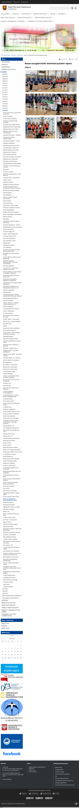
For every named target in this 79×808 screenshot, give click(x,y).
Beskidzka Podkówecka (9, 143)
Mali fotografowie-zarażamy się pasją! (11, 475)
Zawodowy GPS (7, 385)
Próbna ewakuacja (7, 116)
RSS (56, 776)
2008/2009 (5, 79)
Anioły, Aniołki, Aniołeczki (9, 330)
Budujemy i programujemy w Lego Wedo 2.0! (11, 174)
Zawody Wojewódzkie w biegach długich (11, 493)
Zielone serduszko (7, 216)
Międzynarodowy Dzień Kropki (10, 129)
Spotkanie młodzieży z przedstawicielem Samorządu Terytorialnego (10, 262)
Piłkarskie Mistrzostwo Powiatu (11, 150)
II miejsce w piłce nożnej (9, 517)
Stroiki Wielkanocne (8, 456)
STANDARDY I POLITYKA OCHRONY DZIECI (39, 21)
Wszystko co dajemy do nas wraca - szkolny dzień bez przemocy (12, 554)
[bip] (12, 681)
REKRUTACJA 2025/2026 (8, 17)
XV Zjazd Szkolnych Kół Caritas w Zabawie (11, 548)
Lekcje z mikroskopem (8, 311)
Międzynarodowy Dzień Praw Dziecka (12, 227)
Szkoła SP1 (15, 14)
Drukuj (72, 59)
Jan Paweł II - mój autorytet (10, 519)
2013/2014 (5, 90)
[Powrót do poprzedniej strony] (76, 59)
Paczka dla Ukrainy (7, 399)
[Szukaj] (72, 8)
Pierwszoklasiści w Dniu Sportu (11, 557)
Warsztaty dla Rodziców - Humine (11, 225)
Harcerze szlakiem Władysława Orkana (11, 563)
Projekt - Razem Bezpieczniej (10, 234)
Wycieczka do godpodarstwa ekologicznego (10, 559)
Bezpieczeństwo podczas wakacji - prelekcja (12, 572)
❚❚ (3, 50)
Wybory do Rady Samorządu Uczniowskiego (10, 132)
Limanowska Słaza (7, 203)
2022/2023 (5, 110)
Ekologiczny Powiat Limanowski (11, 184)
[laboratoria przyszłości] (12, 748)
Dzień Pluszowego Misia (9, 238)
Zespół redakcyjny (7, 779)
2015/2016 (5, 94)
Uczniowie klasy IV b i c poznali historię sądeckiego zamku (10, 395)
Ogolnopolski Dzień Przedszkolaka (11, 127)
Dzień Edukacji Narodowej (9, 154)
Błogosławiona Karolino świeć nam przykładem (12, 472)
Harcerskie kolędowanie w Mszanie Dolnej (12, 341)
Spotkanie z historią (8, 182)
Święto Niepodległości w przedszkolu (12, 214)
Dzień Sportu (6, 584)
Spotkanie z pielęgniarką (9, 409)
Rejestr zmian (5, 628)
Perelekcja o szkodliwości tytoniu (11, 207)
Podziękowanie (7, 292)
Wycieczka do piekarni (8, 265)
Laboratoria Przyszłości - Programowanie (9, 138)
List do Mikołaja (7, 247)
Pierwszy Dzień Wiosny (9, 434)
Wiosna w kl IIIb (7, 445)
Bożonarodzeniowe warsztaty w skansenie (11, 316)
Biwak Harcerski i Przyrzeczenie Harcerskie (11, 388)
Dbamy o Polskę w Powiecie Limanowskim (10, 197)
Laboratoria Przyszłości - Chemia (11, 141)
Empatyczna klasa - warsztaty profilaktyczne (10, 351)
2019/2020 (5, 103)
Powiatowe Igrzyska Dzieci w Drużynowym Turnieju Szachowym (11, 187)
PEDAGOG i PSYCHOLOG (40, 14)
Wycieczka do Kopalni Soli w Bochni (12, 157)
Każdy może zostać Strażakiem (11, 418)
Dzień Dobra (6, 488)
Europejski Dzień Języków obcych (11, 124)
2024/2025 (5, 591)
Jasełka (5, 326)
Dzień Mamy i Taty (8, 545)
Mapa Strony (5, 623)
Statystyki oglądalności (61, 782)
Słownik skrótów (59, 769)
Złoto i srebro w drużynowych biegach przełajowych (10, 483)
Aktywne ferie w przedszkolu (10, 367)
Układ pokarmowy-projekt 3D (10, 298)
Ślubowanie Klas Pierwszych (10, 161)
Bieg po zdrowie (7, 522)
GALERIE (52, 14)
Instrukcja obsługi (59, 772)
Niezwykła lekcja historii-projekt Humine (11, 254)
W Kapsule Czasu (7, 407)
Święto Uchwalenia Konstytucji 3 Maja (11, 514)
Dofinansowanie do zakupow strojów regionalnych (12, 283)
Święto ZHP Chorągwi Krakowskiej (11, 449)
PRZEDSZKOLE (26, 14)
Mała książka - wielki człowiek (10, 205)
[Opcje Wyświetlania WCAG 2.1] (75, 8)
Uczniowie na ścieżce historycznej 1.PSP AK (11, 166)
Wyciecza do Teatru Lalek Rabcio (11, 328)
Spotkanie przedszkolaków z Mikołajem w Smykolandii (10, 279)
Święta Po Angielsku (8, 306)
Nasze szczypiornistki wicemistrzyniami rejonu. (10, 499)
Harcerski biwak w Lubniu (9, 240)
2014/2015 (5, 92)
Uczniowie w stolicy (8, 582)
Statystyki (4, 626)
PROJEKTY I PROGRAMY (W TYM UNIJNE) (12, 21)
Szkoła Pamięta (7, 201)
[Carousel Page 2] (16, 50)
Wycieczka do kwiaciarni (9, 440)
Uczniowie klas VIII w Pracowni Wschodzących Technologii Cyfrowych (10, 422)
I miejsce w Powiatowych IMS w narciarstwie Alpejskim (11, 376)
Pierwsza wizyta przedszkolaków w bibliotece (12, 479)
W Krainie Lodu (7, 383)
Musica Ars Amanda (8, 300)
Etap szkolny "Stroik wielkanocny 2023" (11, 430)
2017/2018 (5, 99)
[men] (12, 732)
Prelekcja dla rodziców (8, 245)
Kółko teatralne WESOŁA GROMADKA (11, 595)
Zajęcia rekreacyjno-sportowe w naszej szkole (11, 276)
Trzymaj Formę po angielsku (10, 539)
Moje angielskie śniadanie (9, 537)
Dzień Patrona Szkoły (8, 401)
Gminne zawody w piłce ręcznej (11, 496)
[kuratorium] (12, 720)
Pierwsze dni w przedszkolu (10, 118)
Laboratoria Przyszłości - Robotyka (12, 135)
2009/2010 (5, 81)
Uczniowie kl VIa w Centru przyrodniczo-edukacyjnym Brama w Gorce (12, 568)
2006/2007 (5, 74)
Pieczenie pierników (8, 313)
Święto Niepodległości (8, 210)
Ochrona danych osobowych (62, 774)
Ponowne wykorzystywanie (62, 778)
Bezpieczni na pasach (8, 502)
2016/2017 (5, 97)
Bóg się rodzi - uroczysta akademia (12, 321)
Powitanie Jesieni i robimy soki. (10, 147)
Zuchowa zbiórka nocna (9, 575)
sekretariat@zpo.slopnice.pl (13, 773)
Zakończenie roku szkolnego (10, 580)
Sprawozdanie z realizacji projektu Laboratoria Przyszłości (11, 333)
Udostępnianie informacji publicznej (64, 780)
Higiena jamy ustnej (8, 526)
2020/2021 (5, 106)
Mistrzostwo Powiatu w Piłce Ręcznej (12, 452)
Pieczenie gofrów (7, 192)
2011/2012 (5, 85)
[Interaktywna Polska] (76, 804)
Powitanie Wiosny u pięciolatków (11, 438)
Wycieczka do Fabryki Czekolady (11, 458)
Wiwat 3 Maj (6, 511)
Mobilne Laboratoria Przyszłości (11, 212)
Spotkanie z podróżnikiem (9, 534)
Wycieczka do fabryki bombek (10, 338)
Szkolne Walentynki (8, 373)
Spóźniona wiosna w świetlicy (10, 447)
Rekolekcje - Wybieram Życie (10, 348)
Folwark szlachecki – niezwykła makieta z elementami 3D (10, 303)
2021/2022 (5, 108)
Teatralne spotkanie (8, 586)
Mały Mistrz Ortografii (8, 509)
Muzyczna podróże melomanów (11, 413)
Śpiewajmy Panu (7, 323)
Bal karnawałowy (7, 362)
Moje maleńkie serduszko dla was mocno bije (11, 542)
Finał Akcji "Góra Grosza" (9, 465)
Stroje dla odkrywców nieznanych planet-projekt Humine (11, 250)
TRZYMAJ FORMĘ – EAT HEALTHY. (11, 358)
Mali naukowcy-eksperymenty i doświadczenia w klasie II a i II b (11, 287)
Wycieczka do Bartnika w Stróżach (11, 532)
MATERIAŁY (61, 14)
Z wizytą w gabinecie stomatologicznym (8, 392)
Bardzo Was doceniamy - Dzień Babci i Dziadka (12, 354)
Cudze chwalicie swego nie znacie (11, 411)
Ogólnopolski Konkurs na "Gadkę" (11, 507)
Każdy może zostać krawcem (10, 369)
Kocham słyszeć (7, 180)
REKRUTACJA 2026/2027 (24, 17)
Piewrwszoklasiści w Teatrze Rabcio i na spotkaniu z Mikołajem (12, 272)
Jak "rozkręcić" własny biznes (10, 364)
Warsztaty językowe (8, 336)
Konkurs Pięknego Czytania (10, 461)
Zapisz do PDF (64, 59)
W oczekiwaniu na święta (9, 454)
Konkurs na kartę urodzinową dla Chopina (11, 404)
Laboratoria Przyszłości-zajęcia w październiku (11, 221)
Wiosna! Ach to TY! (7, 436)
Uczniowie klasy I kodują (9, 371)
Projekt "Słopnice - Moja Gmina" (11, 319)
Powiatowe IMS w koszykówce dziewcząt (11, 345)
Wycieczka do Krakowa (9, 486)
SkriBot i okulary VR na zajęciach (11, 360)
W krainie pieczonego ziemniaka (11, 190)
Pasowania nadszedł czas (9, 236)
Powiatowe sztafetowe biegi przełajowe (10, 121)
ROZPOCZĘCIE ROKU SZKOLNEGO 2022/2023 (12, 113)
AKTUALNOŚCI (5, 14)
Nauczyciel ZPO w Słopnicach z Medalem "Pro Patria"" (11, 268)
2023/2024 (5, 589)
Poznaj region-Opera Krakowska (10, 598)
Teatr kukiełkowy (7, 195)
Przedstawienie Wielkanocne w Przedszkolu (10, 468)
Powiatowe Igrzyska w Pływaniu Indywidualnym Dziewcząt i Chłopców (12, 295)
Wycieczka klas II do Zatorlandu (11, 551)
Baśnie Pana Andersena (9, 416)
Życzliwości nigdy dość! (9, 231)
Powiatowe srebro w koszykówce (11, 177)
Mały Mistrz (6, 219)
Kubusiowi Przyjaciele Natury (10, 524)
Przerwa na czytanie (8, 171)
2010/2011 (5, 83)
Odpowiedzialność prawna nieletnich (12, 163)
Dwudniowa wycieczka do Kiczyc (11, 145)
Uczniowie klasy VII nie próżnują (11, 308)
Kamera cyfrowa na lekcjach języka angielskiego (12, 257)
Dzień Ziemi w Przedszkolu (10, 490)
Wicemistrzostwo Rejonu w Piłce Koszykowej (11, 380)
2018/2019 (5, 101)
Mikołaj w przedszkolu (8, 290)
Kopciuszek (6, 169)
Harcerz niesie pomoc (8, 229)
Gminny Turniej (7, 443)
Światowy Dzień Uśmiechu (9, 152)
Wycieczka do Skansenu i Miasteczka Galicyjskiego (12, 529)
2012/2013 (5, 88)
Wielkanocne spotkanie (9, 463)
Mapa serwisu (58, 767)
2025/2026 (5, 593)
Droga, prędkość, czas (8, 425)
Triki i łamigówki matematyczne (11, 428)
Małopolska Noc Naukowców (10, 159)
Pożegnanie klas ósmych (9, 577)
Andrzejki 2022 (6, 243)
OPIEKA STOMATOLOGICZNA (43, 17)
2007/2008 (5, 76)
